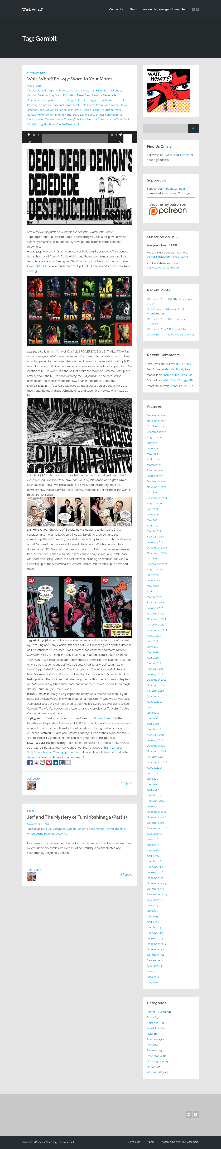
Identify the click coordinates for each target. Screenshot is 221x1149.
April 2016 (153, 855)
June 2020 (153, 580)
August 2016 (154, 833)
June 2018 (153, 712)
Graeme (32, 105)
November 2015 (156, 883)
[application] (79, 137)
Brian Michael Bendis (108, 90)
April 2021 (153, 525)
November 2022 (156, 420)
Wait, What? (32, 9)
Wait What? (154, 1072)
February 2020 (156, 602)
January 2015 (155, 938)
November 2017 (156, 751)
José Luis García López (52, 109)
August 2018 (154, 701)
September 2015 (157, 894)
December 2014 (156, 943)
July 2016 (152, 839)
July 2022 (152, 442)
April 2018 (153, 723)
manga (100, 828)
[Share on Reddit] (42, 762)
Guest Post (153, 1028)
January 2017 (155, 806)
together (32, 723)
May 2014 (152, 982)
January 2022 (155, 476)
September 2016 (157, 828)
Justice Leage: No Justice (98, 109)
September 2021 (157, 498)
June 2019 (153, 646)
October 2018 (155, 690)
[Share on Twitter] (36, 762)
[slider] (128, 134)
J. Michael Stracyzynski (66, 105)
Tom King (80, 119)
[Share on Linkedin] (55, 762)
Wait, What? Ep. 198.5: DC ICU (182, 363)
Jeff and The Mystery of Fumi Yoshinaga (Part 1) (77, 817)
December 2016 (156, 811)
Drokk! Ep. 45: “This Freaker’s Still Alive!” (171, 334)
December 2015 (156, 877)
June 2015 (153, 910)
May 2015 (152, 916)
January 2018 (155, 740)
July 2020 (153, 575)
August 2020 (155, 569)
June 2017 (153, 778)
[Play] (29, 139)
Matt (85, 723)
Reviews (152, 1050)
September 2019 (157, 630)
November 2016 (156, 817)
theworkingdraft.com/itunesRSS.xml (167, 256)
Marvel (110, 828)
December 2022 (156, 415)
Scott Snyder (96, 114)
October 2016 (155, 822)
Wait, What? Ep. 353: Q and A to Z (167, 329)
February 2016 (156, 866)
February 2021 (155, 536)
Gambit (122, 100)
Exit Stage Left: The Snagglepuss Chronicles (89, 100)
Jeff (83, 105)
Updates (152, 1067)
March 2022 (154, 465)
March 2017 (154, 795)
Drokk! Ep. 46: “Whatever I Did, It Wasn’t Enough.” (166, 311)
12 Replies (125, 783)
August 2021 (154, 503)
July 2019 (152, 641)
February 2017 (155, 800)
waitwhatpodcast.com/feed (163, 267)
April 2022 (153, 459)
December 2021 (156, 481)
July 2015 (152, 905)
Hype (150, 1034)
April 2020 (153, 591)
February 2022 (156, 470)
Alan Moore (60, 90)
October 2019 (155, 624)
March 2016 (154, 861)
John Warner (111, 105)
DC (43, 828)
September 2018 (157, 696)
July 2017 (152, 773)
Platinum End (63, 114)
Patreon (115, 723)
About (133, 9)
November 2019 (156, 619)
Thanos (68, 119)
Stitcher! (98, 718)
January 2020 (155, 608)
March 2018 (154, 729)
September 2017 (157, 762)
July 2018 (152, 707)
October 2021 (155, 492)
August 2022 (154, 437)
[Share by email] (68, 762)
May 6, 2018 (34, 85)
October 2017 (155, 756)
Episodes (152, 1022)
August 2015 (154, 900)
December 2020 (157, 547)
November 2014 (156, 949)
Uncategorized (36, 73)
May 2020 (153, 586)
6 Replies (126, 874)
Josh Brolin (74, 109)
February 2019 (156, 668)
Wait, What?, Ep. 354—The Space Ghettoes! (167, 321)
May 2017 (152, 784)
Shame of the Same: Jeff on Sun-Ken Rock (188, 374)
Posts (31, 811)
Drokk (150, 1017)
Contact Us (116, 9)
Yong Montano (45, 124)
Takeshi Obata (54, 119)
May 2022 (153, 454)
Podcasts (152, 1039)
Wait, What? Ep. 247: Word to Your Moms (69, 78)
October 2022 (155, 426)
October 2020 (155, 558)
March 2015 (154, 927)
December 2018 (156, 679)
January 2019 (155, 674)
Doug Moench (52, 100)
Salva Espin (80, 114)
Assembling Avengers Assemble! (164, 9)
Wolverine (61, 833)
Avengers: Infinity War (81, 90)
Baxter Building (156, 1011)
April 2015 (153, 921)
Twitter (168, 155)
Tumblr (93, 723)
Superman (111, 114)
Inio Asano (44, 105)
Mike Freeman (45, 114)
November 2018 (156, 685)
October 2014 (155, 954)
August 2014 (154, 965)
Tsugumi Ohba (95, 119)
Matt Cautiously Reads (184, 369)
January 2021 (155, 542)
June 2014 (153, 977)
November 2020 (157, 553)
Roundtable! (154, 1056)
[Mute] (120, 139)
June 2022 (153, 448)
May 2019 (153, 652)
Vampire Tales (113, 119)
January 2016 (155, 872)
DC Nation (69, 95)
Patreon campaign (174, 188)
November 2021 (156, 487)
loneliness (88, 828)
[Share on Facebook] (30, 762)
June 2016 (153, 844)
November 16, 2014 (38, 824)
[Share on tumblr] (62, 762)
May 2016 (153, 850)
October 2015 (155, 889)
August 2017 (154, 767)
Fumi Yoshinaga (56, 828)
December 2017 (156, 745)
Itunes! (108, 718)
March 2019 (154, 663)
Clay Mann (55, 95)
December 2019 (156, 613)
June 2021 (153, 514)
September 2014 (157, 960)
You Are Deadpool (67, 124)
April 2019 (153, 657)
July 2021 (152, 509)
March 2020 (154, 597)
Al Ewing (46, 90)
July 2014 (152, 971)
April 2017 (153, 789)
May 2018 (152, 718)
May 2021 (152, 520)
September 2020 (157, 564)
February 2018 (155, 734)
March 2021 (154, 531)
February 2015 (155, 932)
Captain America (37, 95)
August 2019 (154, 635)
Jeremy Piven (95, 105)
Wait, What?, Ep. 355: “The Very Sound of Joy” (170, 301)
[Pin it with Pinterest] (49, 762)
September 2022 (157, 431)
